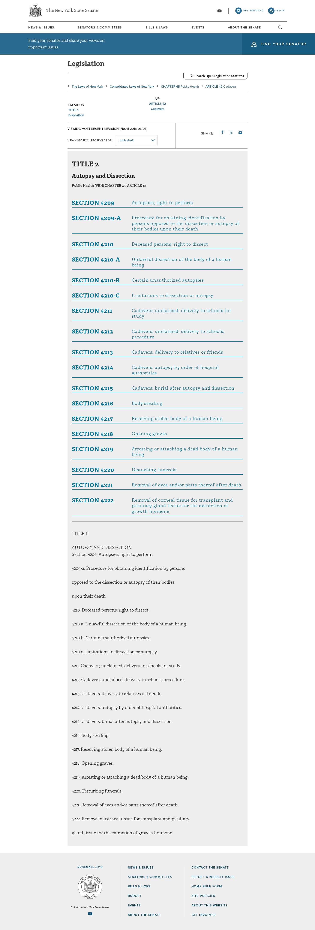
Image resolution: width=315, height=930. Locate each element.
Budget (134, 895)
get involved (253, 10)
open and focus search (280, 28)
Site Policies (203, 895)
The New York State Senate (72, 11)
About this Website (210, 905)
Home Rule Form (207, 886)
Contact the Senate (210, 867)
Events (198, 27)
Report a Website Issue (213, 877)
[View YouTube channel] (219, 11)
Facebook (222, 132)
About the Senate (144, 915)
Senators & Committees (100, 27)
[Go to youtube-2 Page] (90, 914)
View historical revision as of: (90, 140)
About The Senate (244, 27)
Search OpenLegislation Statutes (219, 76)
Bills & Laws (157, 27)
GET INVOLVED (204, 915)
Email (240, 132)
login (280, 10)
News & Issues (41, 27)
